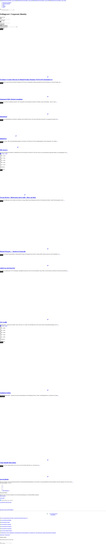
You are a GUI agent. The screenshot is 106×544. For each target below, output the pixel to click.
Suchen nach (2, 17)
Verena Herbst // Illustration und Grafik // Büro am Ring (18, 197)
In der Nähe (2, 20)
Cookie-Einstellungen (14, 534)
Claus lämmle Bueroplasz (8, 462)
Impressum (2, 534)
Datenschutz (7, 534)
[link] (13, 9)
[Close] (0, 542)
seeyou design (4, 479)
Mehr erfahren (3, 495)
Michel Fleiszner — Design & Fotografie (13, 251)
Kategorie (2, 26)
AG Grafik (3, 322)
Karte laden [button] (2, 498)
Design (1, 29)
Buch (1, 170)
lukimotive (3, 138)
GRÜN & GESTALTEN (7, 268)
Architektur (2, 396)
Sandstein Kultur (5, 393)
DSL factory (4, 150)
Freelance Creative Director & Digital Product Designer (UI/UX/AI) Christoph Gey (26, 79)
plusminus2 (3, 116)
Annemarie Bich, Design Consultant (11, 99)
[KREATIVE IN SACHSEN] (33, 0)
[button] (3, 153)
